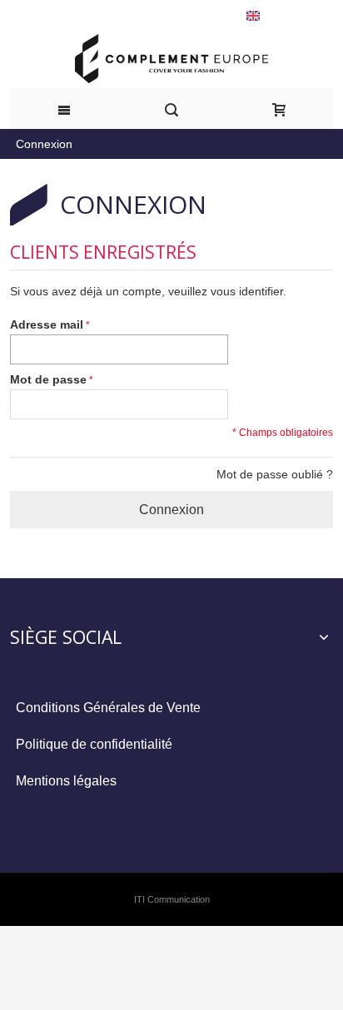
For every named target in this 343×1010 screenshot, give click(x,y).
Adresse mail (46, 324)
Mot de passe (48, 379)
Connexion (44, 144)
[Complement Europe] (172, 58)
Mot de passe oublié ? (274, 474)
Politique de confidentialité (94, 744)
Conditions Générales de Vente (108, 708)
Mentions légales (66, 781)
